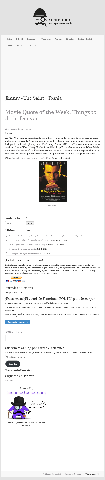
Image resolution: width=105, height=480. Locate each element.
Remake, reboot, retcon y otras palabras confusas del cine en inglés (37, 236)
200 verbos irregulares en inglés (22, 249)
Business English (85, 39)
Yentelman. (13, 332)
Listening (70, 39)
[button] (53, 181)
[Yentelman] (52, 17)
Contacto (33, 46)
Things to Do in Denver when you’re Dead (31, 157)
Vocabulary (46, 39)
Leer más (52, 205)
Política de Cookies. (73, 474)
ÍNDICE (19, 39)
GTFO (10, 46)
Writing (58, 39)
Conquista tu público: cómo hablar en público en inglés (32, 240)
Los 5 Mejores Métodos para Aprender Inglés (28, 244)
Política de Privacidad (52, 474)
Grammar (31, 39)
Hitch (45, 144)
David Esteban (25, 129)
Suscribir (13, 363)
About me (21, 46)
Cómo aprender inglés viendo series (24, 253)
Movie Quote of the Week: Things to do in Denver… (50, 115)
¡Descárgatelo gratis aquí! (17, 322)
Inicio (9, 39)
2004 (52, 147)
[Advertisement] (52, 70)
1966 (31, 147)
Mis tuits (9, 380)
